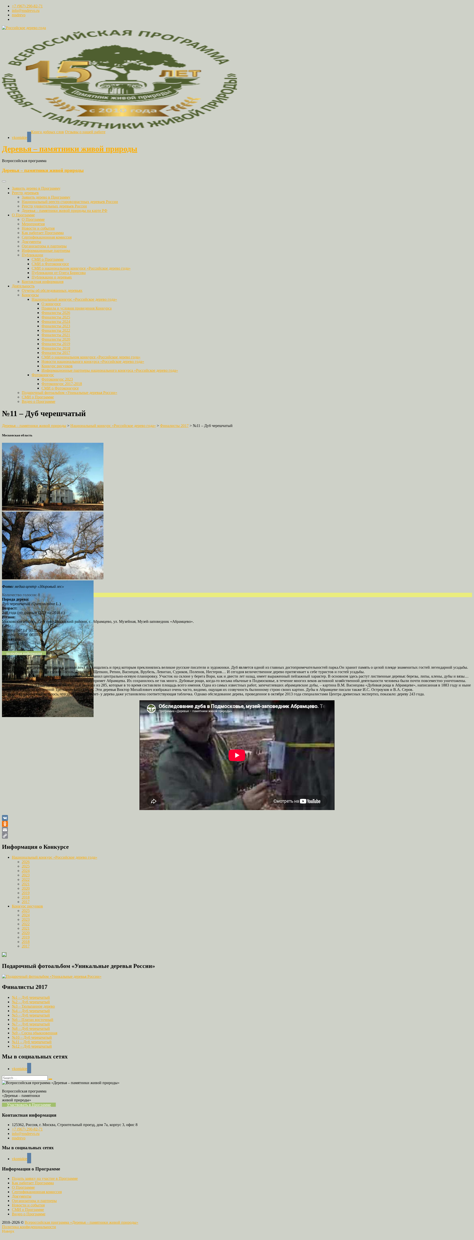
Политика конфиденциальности (29, 1227)
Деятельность (23, 286)
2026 (26, 862)
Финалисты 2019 (55, 344)
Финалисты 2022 (55, 330)
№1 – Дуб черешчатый (31, 997)
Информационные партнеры (46, 250)
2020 (26, 888)
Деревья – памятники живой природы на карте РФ (64, 210)
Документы (31, 242)
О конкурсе (51, 304)
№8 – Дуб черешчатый (31, 1028)
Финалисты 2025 (55, 317)
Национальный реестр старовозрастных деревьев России (70, 202)
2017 (26, 902)
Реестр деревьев (25, 193)
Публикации (32, 255)
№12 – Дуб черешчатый (32, 1046)
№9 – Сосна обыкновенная (34, 1033)
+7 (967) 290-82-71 (27, 6)
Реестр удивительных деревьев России (54, 206)
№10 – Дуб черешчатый (32, 1037)
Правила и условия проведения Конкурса (76, 308)
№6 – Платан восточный (32, 1020)
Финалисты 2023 (55, 326)
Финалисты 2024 (55, 321)
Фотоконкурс (43, 375)
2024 (26, 871)
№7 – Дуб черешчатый (31, 1024)
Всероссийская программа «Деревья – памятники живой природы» (81, 1222)
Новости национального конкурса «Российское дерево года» (92, 361)
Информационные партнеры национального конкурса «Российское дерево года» (109, 370)
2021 (26, 884)
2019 (26, 893)
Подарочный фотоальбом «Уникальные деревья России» (69, 392)
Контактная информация (42, 281)
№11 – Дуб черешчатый (32, 1042)
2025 (26, 866)
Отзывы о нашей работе (85, 132)
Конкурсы (30, 295)
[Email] (237, 830)
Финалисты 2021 (55, 335)
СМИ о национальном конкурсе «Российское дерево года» (81, 268)
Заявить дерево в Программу (36, 188)
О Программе (23, 215)
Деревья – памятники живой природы (69, 148)
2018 (26, 897)
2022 (26, 879)
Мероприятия (33, 224)
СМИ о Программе (48, 259)
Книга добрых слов (47, 132)
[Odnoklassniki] (237, 824)
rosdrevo (18, 15)
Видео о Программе (38, 401)
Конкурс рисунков (57, 366)
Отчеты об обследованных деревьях (52, 290)
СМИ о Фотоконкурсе (50, 264)
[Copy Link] (237, 836)
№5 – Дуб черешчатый (31, 1015)
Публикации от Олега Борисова (59, 273)
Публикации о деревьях (52, 277)
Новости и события (38, 228)
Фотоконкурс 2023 (57, 379)
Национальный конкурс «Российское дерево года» (74, 299)
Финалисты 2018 (55, 348)
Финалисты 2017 (55, 353)
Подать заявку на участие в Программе (45, 1178)
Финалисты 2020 (55, 339)
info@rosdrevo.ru (26, 10)
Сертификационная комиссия (47, 237)
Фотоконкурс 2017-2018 (61, 384)
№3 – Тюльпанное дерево (33, 1006)
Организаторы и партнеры (44, 246)
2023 (26, 875)
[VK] (237, 818)
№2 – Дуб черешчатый (31, 1002)
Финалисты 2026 (55, 313)
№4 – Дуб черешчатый (31, 1011)
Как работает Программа (43, 233)
